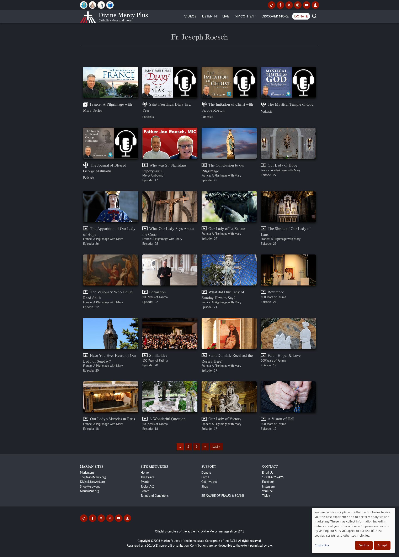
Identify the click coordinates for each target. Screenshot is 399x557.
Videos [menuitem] (190, 16)
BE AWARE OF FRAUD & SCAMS (223, 495)
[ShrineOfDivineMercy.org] (101, 5)
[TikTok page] (271, 5)
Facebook (268, 481)
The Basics (147, 477)
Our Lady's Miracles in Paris (112, 418)
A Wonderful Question (167, 418)
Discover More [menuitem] (275, 16)
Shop (204, 486)
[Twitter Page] (289, 5)
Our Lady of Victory (224, 418)
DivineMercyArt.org (92, 481)
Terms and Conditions (155, 495)
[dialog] (353, 530)
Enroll (205, 477)
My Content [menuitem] (245, 16)
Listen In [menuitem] (209, 16)
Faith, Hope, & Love (284, 355)
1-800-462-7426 (272, 477)
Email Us (267, 472)
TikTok (266, 495)
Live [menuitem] (225, 16)
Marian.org (87, 472)
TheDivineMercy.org (93, 477)
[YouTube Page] (306, 5)
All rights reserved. (249, 541)
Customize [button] (322, 545)
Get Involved (209, 481)
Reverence (276, 291)
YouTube (267, 491)
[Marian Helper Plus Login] (315, 5)
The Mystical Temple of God (291, 104)
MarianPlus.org (89, 491)
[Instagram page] (298, 5)
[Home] (114, 16)
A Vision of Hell (281, 418)
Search (145, 491)
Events (145, 481)
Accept (382, 545)
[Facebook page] (280, 5)
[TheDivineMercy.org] (92, 5)
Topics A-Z (147, 486)
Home (145, 472)
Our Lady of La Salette (226, 228)
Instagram (268, 486)
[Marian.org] (83, 5)
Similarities (158, 355)
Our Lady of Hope (282, 165)
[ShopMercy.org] (110, 5)
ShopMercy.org (90, 486)
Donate (206, 472)
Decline (364, 545)
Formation (157, 291)
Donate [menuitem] (301, 16)
